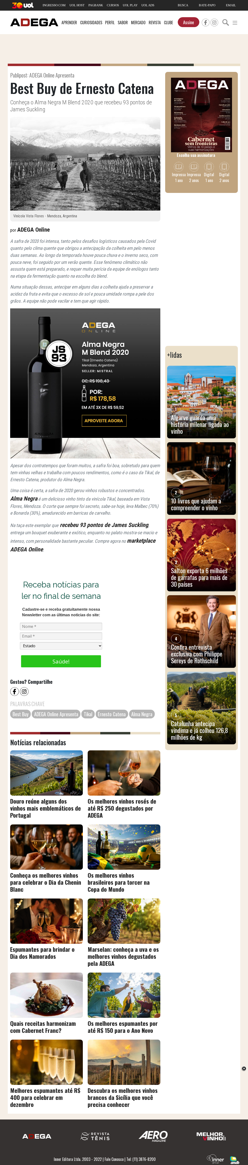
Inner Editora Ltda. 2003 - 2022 (78, 1159)
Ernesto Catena (112, 714)
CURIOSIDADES (91, 22)
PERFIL (110, 22)
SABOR (123, 22)
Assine (188, 22)
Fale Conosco (114, 1159)
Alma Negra (23, 498)
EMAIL (231, 5)
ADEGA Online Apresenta (56, 714)
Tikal (88, 714)
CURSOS (113, 5)
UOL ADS (147, 5)
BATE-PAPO (207, 5)
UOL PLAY (130, 5)
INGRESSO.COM (54, 5)
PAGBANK (95, 5)
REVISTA (155, 22)
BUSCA (183, 5)
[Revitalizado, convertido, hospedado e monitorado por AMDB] (234, 1160)
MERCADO (138, 22)
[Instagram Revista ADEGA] (214, 22)
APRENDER (69, 22)
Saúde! (61, 661)
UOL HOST (77, 5)
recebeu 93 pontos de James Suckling (103, 525)
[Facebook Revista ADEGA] (205, 22)
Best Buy (21, 714)
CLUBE (168, 22)
